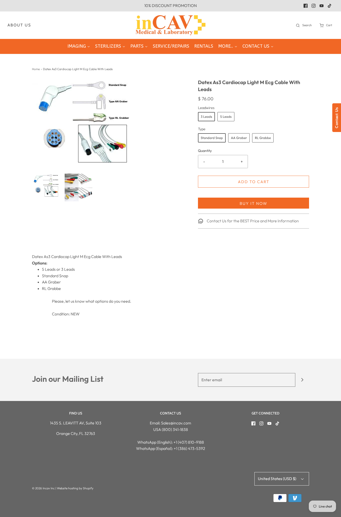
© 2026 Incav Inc (43, 488)
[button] (46, 185)
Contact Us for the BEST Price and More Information (252, 220)
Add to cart (253, 181)
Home (36, 69)
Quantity (205, 150)
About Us (19, 25)
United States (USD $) (277, 478)
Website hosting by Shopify (75, 488)
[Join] (302, 380)
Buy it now (253, 203)
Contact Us (337, 117)
